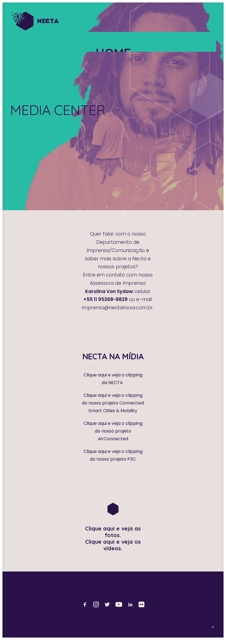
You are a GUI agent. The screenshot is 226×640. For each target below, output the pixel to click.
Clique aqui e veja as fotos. (113, 531)
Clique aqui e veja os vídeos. (113, 545)
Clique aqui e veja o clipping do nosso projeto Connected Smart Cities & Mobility (113, 403)
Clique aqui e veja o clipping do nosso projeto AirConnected (113, 431)
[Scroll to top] (212, 626)
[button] (47, 21)
